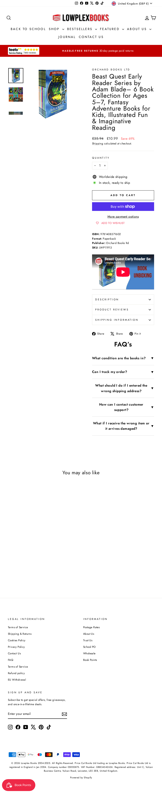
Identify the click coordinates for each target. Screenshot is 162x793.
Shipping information (116, 320)
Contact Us (91, 37)
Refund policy (16, 673)
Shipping (97, 143)
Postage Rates (91, 627)
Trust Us (87, 640)
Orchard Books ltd (111, 69)
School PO (89, 647)
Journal (67, 37)
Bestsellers (80, 29)
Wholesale (89, 653)
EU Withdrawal (17, 680)
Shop (55, 29)
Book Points (90, 660)
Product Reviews (112, 309)
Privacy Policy (16, 647)
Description (107, 299)
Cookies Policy (16, 640)
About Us (137, 29)
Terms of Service (18, 627)
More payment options (123, 216)
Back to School (28, 29)
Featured (110, 29)
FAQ (10, 660)
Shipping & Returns (19, 634)
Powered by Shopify (81, 777)
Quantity (101, 158)
